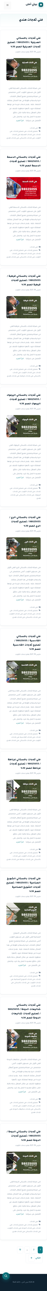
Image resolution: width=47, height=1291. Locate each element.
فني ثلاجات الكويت (28, 373)
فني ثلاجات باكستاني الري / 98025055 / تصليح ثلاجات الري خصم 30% (25, 521)
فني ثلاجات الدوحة (28, 1228)
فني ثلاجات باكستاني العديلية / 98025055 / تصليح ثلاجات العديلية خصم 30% (24, 42)
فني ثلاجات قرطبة (26, 376)
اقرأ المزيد (20, 121)
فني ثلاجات (34, 128)
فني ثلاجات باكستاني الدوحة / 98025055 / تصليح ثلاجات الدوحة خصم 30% (24, 1136)
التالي (35, 1258)
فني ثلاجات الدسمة (28, 254)
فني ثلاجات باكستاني (27, 138)
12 (19, 1250)
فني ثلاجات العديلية (28, 135)
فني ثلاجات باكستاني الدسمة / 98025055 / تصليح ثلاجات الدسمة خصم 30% (24, 161)
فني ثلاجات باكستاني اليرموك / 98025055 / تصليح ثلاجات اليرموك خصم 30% (24, 399)
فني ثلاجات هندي (13, 138)
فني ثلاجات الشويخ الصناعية (24, 979)
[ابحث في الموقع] (6, 1276)
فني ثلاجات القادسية (27, 737)
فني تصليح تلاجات (20, 131)
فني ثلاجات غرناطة (26, 860)
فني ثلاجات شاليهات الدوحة (23, 1109)
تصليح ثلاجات (32, 131)
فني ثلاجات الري (29, 614)
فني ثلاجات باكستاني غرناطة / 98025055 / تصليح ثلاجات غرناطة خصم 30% (24, 764)
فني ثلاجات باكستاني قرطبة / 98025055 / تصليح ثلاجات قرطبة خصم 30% (24, 280)
